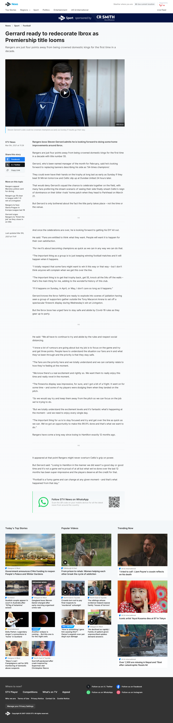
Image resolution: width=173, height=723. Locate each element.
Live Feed (161, 10)
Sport (36, 10)
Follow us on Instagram (132, 692)
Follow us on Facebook (132, 686)
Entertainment (60, 10)
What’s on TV (50, 692)
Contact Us (50, 698)
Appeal (66, 692)
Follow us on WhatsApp (102, 692)
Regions (24, 10)
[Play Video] (65, 93)
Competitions (30, 692)
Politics (46, 10)
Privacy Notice (37, 698)
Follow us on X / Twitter (102, 686)
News (8, 25)
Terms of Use (23, 698)
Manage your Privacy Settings (20, 706)
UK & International (79, 10)
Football (27, 25)
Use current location (145, 4)
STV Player (11, 692)
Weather (116, 4)
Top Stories (10, 10)
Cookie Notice (63, 698)
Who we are (10, 698)
